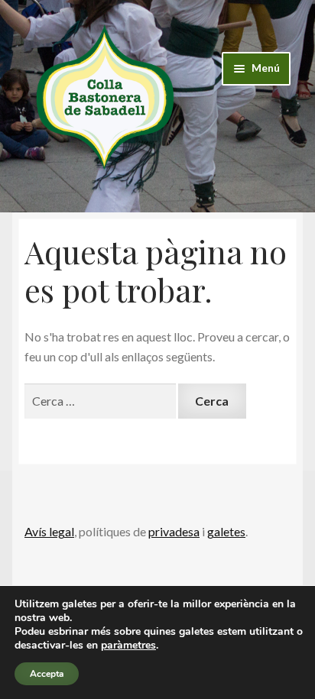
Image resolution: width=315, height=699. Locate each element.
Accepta (46, 674)
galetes (226, 531)
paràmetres (128, 645)
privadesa (174, 531)
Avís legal (49, 531)
